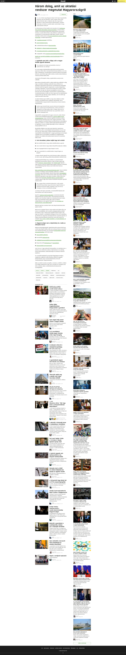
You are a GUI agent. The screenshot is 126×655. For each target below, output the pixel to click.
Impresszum (52, 648)
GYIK (42, 648)
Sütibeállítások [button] (82, 648)
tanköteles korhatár (41, 40)
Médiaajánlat (73, 648)
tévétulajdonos (47, 243)
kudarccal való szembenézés (46, 195)
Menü (3, 1)
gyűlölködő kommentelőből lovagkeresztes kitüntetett (48, 240)
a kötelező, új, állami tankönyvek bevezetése (46, 48)
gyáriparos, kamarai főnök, (44, 162)
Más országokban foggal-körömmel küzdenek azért (47, 170)
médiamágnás (45, 237)
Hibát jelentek (46, 648)
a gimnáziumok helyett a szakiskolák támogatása (47, 51)
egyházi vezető (57, 162)
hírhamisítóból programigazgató (44, 245)
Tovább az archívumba (82, 643)
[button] (37, 270)
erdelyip (39, 14)
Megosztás (64, 14)
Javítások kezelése (58, 648)
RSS (77, 648)
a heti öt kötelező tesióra (41, 42)
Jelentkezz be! (122, 1)
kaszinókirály (56, 243)
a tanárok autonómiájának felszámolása (54, 53)
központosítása (52, 45)
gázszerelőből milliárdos (42, 234)
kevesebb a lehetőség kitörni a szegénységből (52, 177)
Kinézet (115, 1)
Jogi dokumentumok (66, 648)
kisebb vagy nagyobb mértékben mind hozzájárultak (47, 56)
